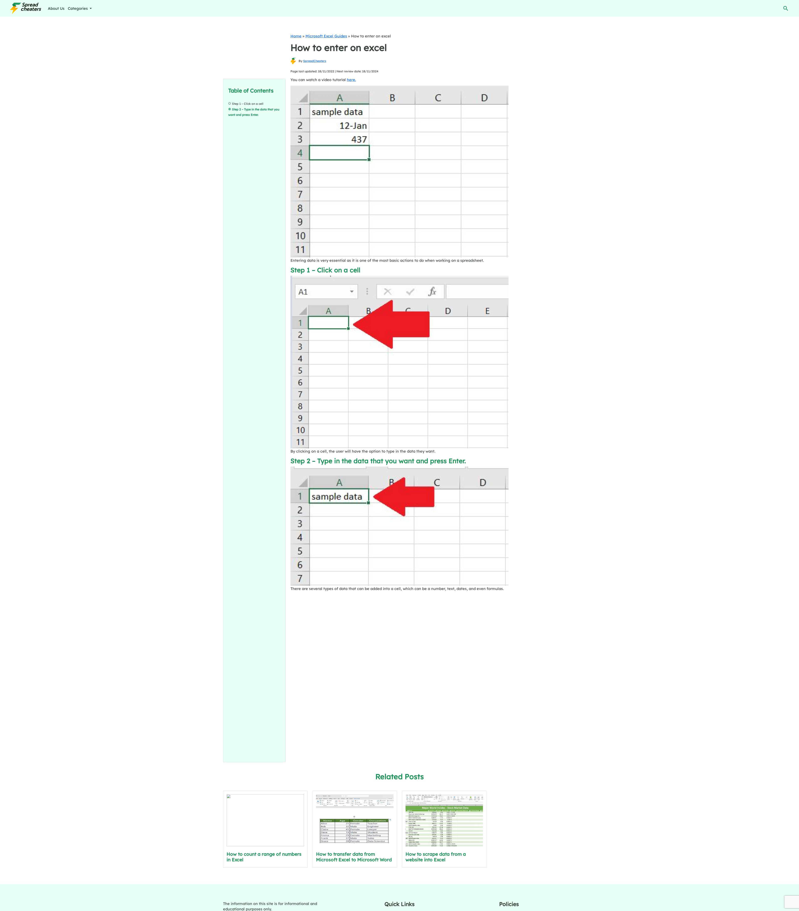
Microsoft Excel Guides (326, 36)
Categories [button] (78, 8)
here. (351, 79)
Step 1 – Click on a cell (247, 104)
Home (295, 36)
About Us (56, 8)
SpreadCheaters (314, 61)
